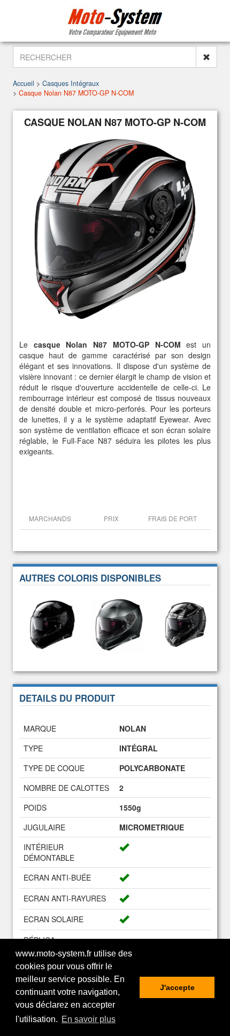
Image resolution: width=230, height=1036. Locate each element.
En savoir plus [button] (89, 1019)
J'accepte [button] (177, 987)
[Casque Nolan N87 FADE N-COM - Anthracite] (118, 623)
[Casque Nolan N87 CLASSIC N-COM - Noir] (52, 623)
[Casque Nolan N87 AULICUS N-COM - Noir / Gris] (185, 623)
